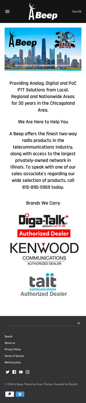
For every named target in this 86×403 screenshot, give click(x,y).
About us (10, 342)
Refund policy (13, 362)
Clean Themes (44, 384)
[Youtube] (21, 372)
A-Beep (18, 384)
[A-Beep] (43, 11)
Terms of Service (14, 356)
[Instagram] (27, 372)
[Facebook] (14, 372)
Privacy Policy (13, 349)
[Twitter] (7, 372)
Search (8, 336)
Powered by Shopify (66, 384)
